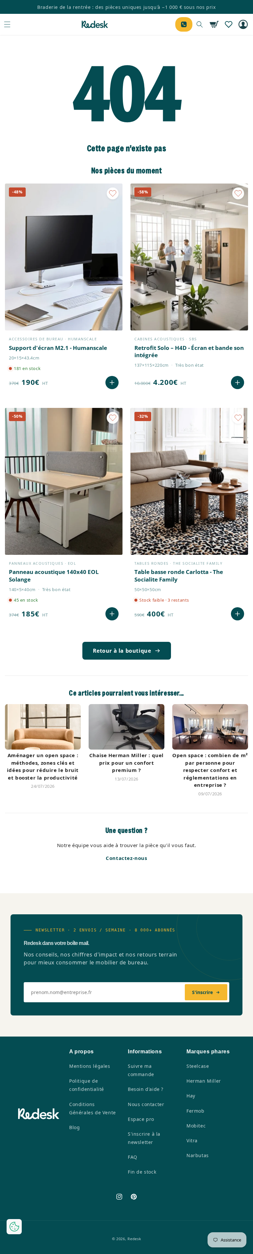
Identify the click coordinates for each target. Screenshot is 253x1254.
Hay (190, 1096)
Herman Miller (203, 1081)
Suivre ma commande (141, 1070)
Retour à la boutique (122, 650)
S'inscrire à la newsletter (144, 1138)
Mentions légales (89, 1066)
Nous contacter (146, 1104)
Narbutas (197, 1155)
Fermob (195, 1111)
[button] (7, 24)
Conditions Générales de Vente (92, 1108)
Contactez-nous (126, 858)
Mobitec (196, 1126)
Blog (74, 1127)
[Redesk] (95, 24)
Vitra (192, 1140)
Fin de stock (142, 1172)
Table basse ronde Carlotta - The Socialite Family (178, 575)
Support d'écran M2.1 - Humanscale (58, 348)
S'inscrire (202, 992)
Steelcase (197, 1066)
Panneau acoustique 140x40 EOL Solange (54, 575)
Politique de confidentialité (86, 1085)
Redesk (134, 1238)
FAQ (132, 1157)
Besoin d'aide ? (145, 1089)
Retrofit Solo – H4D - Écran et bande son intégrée (189, 351)
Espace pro (141, 1119)
